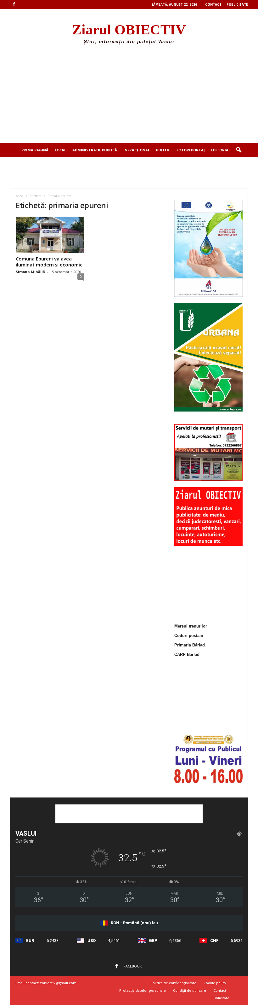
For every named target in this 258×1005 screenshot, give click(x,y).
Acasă (20, 196)
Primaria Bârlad (189, 645)
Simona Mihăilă (30, 271)
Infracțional (136, 150)
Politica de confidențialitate (173, 982)
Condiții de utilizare (189, 990)
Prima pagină (34, 150)
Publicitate (237, 4)
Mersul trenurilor (190, 626)
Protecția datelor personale (142, 990)
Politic (163, 150)
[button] (238, 150)
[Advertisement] (129, 96)
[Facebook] (14, 4)
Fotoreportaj (191, 150)
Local (60, 150)
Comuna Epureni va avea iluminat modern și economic (49, 261)
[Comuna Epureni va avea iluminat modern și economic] (50, 235)
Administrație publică (94, 150)
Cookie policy (215, 982)
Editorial (220, 150)
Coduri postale (188, 635)
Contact (213, 4)
